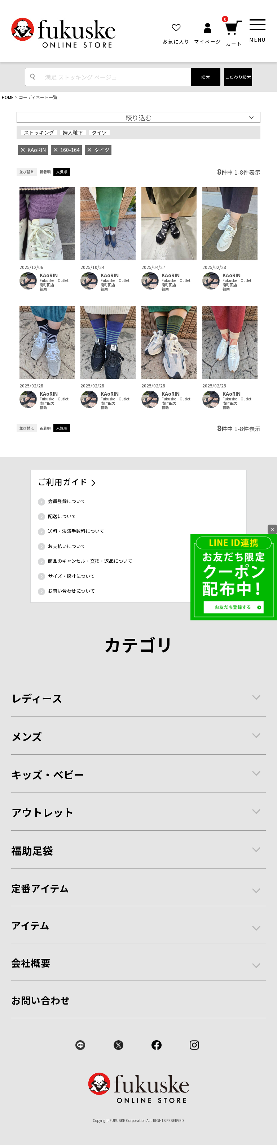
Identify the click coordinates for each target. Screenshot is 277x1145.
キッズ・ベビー (47, 774)
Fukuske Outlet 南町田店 (56, 282)
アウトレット (42, 812)
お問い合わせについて (71, 590)
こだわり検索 (238, 77)
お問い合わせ (40, 1000)
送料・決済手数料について (76, 530)
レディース (36, 698)
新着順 (45, 171)
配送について (62, 516)
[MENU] (257, 24)
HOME (8, 97)
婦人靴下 (73, 132)
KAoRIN (49, 275)
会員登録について (66, 501)
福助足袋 (32, 850)
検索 (205, 77)
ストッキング (39, 132)
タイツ (99, 132)
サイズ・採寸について (71, 575)
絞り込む (138, 117)
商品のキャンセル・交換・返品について (90, 560)
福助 (43, 289)
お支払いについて (66, 546)
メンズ (26, 736)
